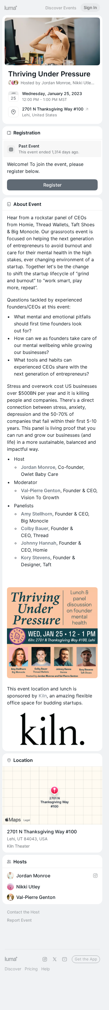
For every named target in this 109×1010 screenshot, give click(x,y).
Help (45, 968)
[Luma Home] (11, 7)
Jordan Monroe (38, 467)
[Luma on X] (55, 959)
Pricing (31, 968)
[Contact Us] (64, 959)
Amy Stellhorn (36, 514)
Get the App (86, 959)
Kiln (43, 696)
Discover (13, 968)
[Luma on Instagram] (45, 959)
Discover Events (60, 7)
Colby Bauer (34, 528)
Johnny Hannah (38, 543)
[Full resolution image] (52, 632)
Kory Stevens (35, 557)
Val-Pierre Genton (40, 490)
